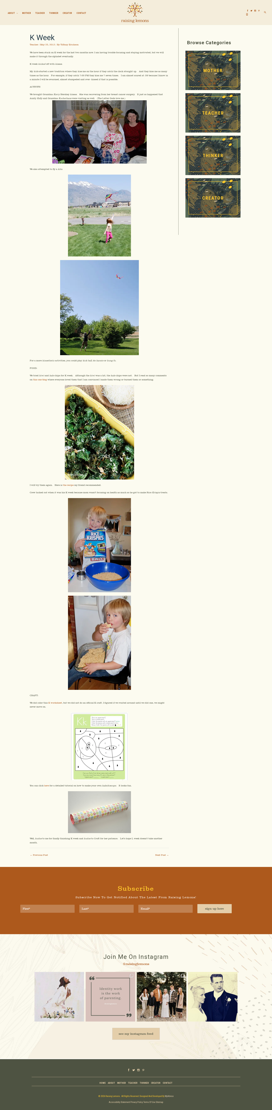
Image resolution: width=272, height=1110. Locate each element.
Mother (121, 1083)
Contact (168, 1083)
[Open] (59, 997)
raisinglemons (58, 975)
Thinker (144, 1083)
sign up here (214, 908)
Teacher (34, 44)
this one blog (40, 379)
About (111, 1083)
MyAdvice (169, 1096)
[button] (16, 13)
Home (102, 1083)
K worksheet (55, 702)
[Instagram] (80, 1018)
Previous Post (39, 855)
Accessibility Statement (119, 1102)
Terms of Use (149, 1102)
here (46, 785)
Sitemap (159, 1102)
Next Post (162, 855)
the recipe (68, 485)
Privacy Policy (136, 1102)
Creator (156, 1083)
